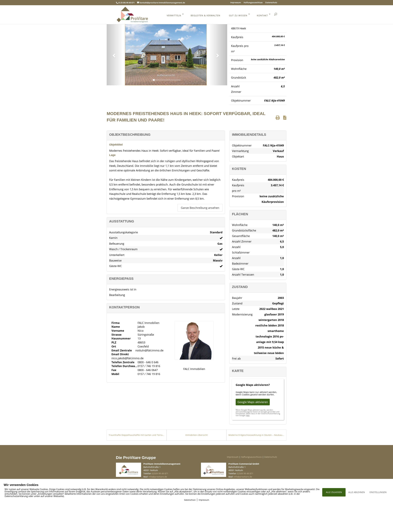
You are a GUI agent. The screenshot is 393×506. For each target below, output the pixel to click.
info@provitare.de (157, 476)
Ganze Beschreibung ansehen (200, 208)
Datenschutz (271, 3)
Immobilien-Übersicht (196, 435)
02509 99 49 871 (160, 473)
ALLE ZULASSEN (334, 492)
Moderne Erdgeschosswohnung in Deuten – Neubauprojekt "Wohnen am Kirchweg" (256, 435)
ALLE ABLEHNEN (356, 492)
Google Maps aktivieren (252, 402)
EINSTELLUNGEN (378, 492)
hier (248, 415)
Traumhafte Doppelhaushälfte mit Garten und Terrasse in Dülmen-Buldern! (137, 435)
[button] (113, 54)
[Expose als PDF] (284, 117)
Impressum (235, 3)
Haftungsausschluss (253, 3)
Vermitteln (174, 15)
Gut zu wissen (238, 15)
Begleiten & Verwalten (205, 15)
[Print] (278, 117)
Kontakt (262, 15)
